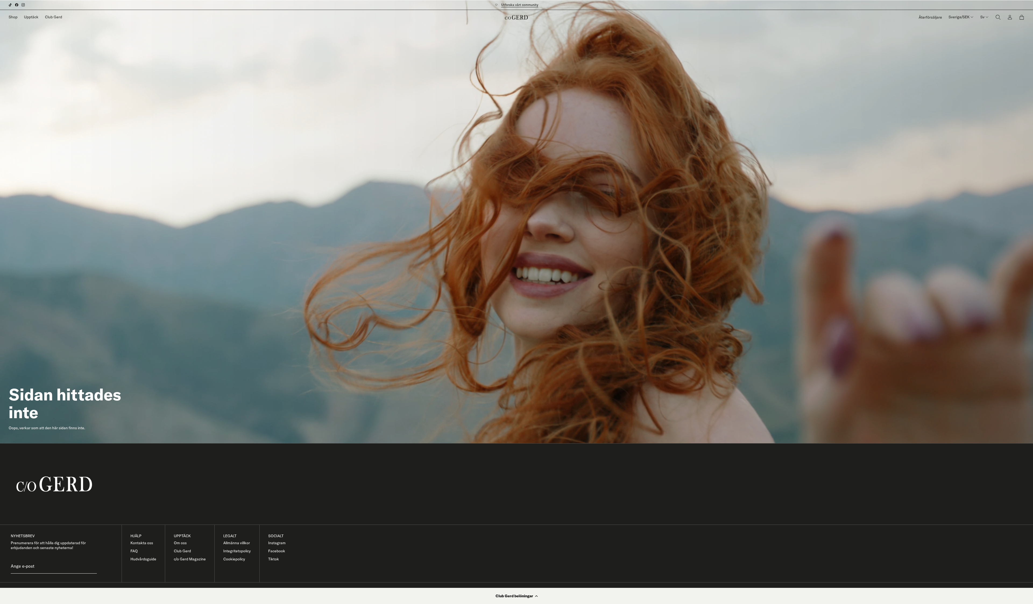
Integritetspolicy (237, 551)
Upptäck (31, 17)
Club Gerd (53, 17)
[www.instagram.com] (23, 4)
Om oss (180, 542)
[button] (516, 596)
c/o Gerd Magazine (190, 559)
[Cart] (1021, 17)
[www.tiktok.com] (10, 4)
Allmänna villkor (236, 542)
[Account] (1010, 17)
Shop (13, 17)
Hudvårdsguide (143, 559)
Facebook (276, 551)
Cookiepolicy (234, 559)
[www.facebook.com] (16, 4)
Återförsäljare (930, 17)
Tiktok (273, 559)
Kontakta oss (141, 542)
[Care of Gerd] (521, 484)
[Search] (998, 17)
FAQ (134, 551)
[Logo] (516, 17)
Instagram (277, 542)
